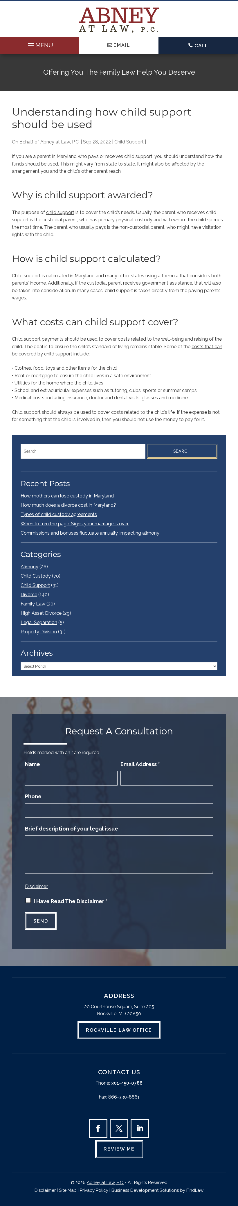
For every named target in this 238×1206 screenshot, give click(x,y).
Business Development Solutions (145, 1190)
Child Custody (36, 576)
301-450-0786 (127, 1083)
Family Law (33, 604)
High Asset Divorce (41, 613)
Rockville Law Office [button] (119, 1030)
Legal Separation (39, 622)
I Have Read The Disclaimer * (70, 901)
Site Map (68, 1190)
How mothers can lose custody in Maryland (67, 496)
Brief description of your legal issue (71, 829)
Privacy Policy (94, 1190)
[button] (39, 43)
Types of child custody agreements (59, 514)
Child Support (129, 142)
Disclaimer (36, 886)
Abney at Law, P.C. (60, 142)
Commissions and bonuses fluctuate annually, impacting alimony (90, 533)
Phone (33, 796)
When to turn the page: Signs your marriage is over (75, 523)
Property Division (39, 632)
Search (182, 451)
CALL (201, 45)
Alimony (29, 566)
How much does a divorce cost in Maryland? (68, 505)
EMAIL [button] (121, 45)
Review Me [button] (119, 1149)
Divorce (29, 594)
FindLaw (194, 1190)
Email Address (140, 764)
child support (60, 212)
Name (32, 764)
